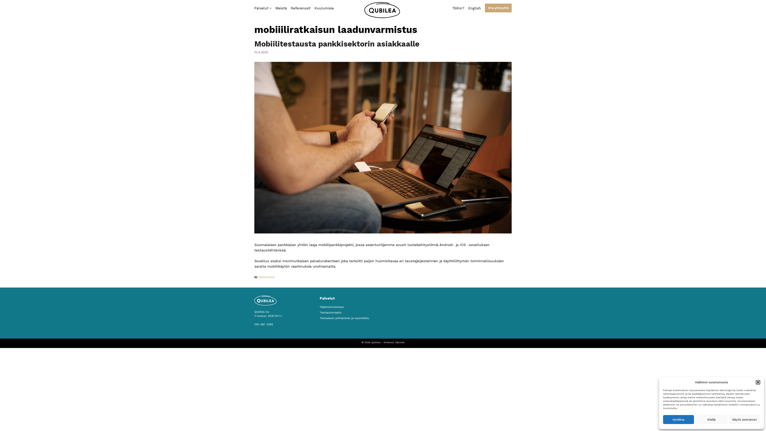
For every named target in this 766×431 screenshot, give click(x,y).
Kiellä (712, 419)
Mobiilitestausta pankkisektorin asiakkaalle (337, 44)
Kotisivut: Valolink (394, 342)
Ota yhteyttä (498, 8)
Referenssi (267, 277)
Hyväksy (679, 419)
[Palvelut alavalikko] (270, 8)
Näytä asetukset (744, 419)
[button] (758, 382)
